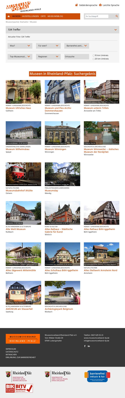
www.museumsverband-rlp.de (96, 338)
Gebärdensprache (88, 5)
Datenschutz (12, 352)
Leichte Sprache (110, 5)
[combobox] (20, 46)
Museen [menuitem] (16, 16)
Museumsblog (55, 16)
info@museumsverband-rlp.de (96, 340)
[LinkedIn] (89, 346)
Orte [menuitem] (43, 16)
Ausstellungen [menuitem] (30, 16)
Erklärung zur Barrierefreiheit (21, 357)
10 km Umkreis (101, 55)
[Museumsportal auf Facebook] (85, 346)
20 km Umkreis (102, 59)
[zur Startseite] (9, 16)
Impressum (11, 349)
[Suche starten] (117, 16)
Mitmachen (11, 354)
